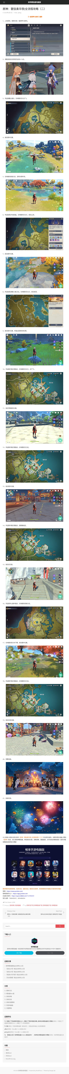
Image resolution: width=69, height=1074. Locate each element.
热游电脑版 (18, 905)
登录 (7, 1050)
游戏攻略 (12, 905)
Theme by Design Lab (49, 1070)
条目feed (8, 1053)
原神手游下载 (30, 905)
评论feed (8, 1056)
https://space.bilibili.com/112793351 (23, 896)
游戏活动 (9, 999)
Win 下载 (19, 953)
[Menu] (4, 2)
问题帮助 (9, 1008)
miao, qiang (17, 12)
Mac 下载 (50, 953)
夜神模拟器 (54, 905)
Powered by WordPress (35, 1070)
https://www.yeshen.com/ (15, 891)
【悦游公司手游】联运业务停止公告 (16, 974)
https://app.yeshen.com (20, 893)
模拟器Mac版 (10, 993)
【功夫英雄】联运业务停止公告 (15, 977)
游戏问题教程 (10, 1002)
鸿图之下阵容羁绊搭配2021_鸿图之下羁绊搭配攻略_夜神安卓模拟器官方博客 (29, 1021)
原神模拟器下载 (38, 905)
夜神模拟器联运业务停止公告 (14, 966)
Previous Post (18, 913)
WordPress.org (10, 1059)
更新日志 (9, 990)
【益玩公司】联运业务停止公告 (15, 969)
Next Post (51, 912)
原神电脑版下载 (47, 905)
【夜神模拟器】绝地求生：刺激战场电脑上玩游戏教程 (29, 1026)
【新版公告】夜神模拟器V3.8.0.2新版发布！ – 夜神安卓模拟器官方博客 (27, 1035)
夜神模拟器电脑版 (34, 2)
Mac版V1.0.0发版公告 (19, 1029)
